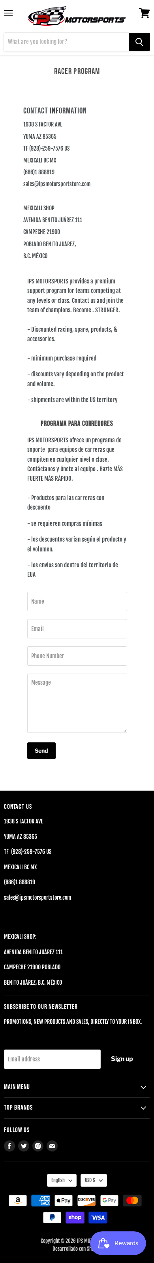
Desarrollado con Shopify (77, 1249)
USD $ (90, 1180)
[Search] (139, 42)
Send (41, 750)
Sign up (122, 1059)
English (58, 1180)
